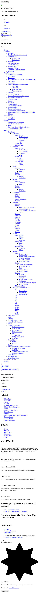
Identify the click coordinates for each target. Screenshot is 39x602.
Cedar (17, 314)
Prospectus (11, 102)
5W (16, 297)
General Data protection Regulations (18, 96)
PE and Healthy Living (14, 325)
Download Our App (10, 359)
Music (10, 323)
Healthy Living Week (18, 336)
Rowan (17, 305)
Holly (17, 310)
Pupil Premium (12, 104)
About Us (7, 51)
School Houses (12, 356)
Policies (10, 101)
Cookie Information (10, 531)
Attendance (11, 78)
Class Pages (11, 132)
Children (6, 130)
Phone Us (7, 22)
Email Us (7, 28)
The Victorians (23, 138)
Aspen (17, 307)
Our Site (14, 341)
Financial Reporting (13, 94)
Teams (13, 333)
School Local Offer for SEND (16, 110)
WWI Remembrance (17, 353)
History (21, 238)
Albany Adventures (20, 199)
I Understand (4, 591)
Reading (10, 345)
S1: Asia (21, 274)
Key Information (9, 73)
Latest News (11, 117)
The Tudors (22, 178)
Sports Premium (12, 107)
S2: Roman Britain (24, 266)
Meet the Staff (12, 61)
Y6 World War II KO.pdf (11, 510)
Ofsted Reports (12, 99)
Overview (18, 215)
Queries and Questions (14, 109)
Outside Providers (17, 332)
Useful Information (17, 89)
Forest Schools (12, 340)
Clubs (9, 317)
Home (6, 50)
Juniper (17, 309)
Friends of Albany (13, 65)
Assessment (15, 87)
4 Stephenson (15, 192)
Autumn (17, 168)
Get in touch (4, 1)
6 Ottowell (15, 146)
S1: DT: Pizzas (23, 269)
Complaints (11, 83)
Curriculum (11, 81)
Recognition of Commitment (20, 351)
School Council (12, 355)
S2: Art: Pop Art (23, 284)
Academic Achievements (15, 74)
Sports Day (15, 338)
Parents (6, 120)
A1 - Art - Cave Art (24, 259)
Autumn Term (19, 135)
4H (16, 299)
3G (16, 304)
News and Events (9, 115)
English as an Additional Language (18, 84)
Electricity (22, 140)
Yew (16, 312)
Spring (17, 173)
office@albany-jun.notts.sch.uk (10, 369)
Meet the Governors (13, 63)
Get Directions (5, 389)
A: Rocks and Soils (24, 258)
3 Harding (14, 251)
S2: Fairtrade (22, 276)
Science (21, 160)
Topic (20, 158)
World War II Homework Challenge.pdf (15, 511)
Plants (20, 268)
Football (17, 335)
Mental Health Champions (15, 322)
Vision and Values (13, 68)
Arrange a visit (12, 56)
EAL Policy (15, 86)
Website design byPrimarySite (13, 537)
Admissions (11, 76)
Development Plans (17, 330)
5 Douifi (14, 166)
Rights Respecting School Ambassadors (19, 346)
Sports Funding (16, 328)
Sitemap (6, 529)
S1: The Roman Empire (25, 264)
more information (14, 588)
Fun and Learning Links (15, 320)
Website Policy (8, 532)
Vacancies (11, 71)
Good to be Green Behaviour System (18, 127)
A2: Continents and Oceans (27, 256)
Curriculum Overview (18, 327)
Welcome (10, 53)
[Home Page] (1, 5)
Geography (22, 240)
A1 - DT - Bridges (24, 261)
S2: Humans (22, 281)
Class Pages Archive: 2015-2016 (21, 287)
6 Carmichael (15, 133)
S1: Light (21, 278)
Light (20, 142)
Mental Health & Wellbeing (16, 122)
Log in (6, 361)
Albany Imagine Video (18, 348)
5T (16, 296)
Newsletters (11, 119)
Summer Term (19, 145)
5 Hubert (14, 179)
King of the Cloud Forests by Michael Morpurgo (27, 208)
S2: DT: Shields (23, 271)
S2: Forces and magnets (25, 279)
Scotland (21, 176)
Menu (9, 125)
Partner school (12, 66)
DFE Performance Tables (15, 128)
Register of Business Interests (16, 69)
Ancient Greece (23, 137)
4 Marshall (15, 202)
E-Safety (10, 92)
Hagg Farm (11, 315)
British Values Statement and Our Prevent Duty (21, 79)
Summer (17, 174)
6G (16, 289)
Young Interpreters (17, 91)
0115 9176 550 (5, 366)
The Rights (15, 350)
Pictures (17, 201)
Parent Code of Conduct (15, 124)
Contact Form (16, 60)
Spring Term (18, 143)
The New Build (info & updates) (17, 55)
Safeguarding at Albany (14, 105)
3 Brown (14, 233)
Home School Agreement (15, 97)
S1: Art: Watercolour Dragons (27, 282)
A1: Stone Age (23, 255)
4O (16, 300)
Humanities (22, 169)
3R (16, 302)
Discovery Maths (20, 286)
